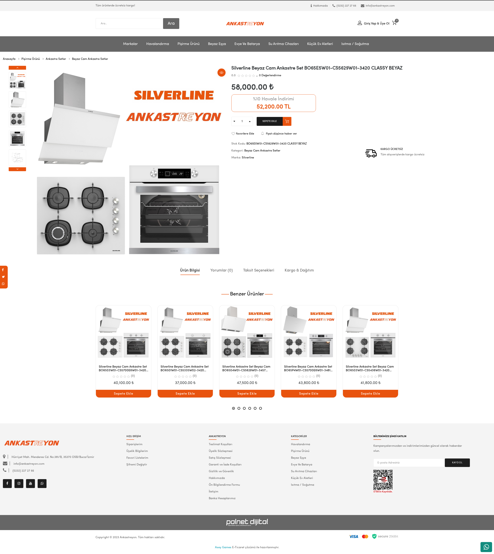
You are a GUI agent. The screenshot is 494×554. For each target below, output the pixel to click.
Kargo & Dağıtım (299, 270)
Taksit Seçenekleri (258, 270)
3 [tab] (244, 408)
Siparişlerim (134, 444)
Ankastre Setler (56, 59)
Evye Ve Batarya (247, 44)
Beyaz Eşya (217, 44)
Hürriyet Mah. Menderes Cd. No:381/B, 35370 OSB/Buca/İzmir (52, 457)
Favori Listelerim (137, 458)
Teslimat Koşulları (220, 444)
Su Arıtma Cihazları (283, 44)
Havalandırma (157, 44)
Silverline (248, 157)
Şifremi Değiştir (136, 464)
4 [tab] (249, 408)
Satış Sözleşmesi (220, 458)
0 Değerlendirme (270, 75)
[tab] (190, 274)
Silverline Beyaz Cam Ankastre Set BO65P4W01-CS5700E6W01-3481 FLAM (308, 368)
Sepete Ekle (269, 121)
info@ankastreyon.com (380, 5)
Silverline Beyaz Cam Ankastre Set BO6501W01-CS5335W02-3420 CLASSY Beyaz (185, 368)
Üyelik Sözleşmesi (221, 451)
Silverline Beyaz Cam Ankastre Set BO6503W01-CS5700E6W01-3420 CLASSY (123, 368)
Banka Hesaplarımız (222, 498)
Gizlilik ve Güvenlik (221, 471)
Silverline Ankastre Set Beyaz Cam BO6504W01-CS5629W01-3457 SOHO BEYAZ (246, 368)
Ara (171, 23)
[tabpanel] (123, 351)
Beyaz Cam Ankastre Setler (90, 59)
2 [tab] (239, 408)
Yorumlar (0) (221, 270)
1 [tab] (233, 408)
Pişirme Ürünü (189, 44)
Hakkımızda (320, 5)
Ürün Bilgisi (190, 270)
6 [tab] (260, 408)
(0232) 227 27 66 (346, 5)
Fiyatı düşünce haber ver (281, 133)
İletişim (213, 491)
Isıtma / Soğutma (355, 44)
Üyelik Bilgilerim (137, 451)
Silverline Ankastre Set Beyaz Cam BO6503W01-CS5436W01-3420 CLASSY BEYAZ (370, 368)
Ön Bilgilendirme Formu (224, 485)
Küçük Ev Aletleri (320, 44)
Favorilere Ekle (245, 133)
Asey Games (223, 547)
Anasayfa (9, 59)
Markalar (130, 44)
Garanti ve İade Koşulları (225, 464)
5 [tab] (255, 408)
